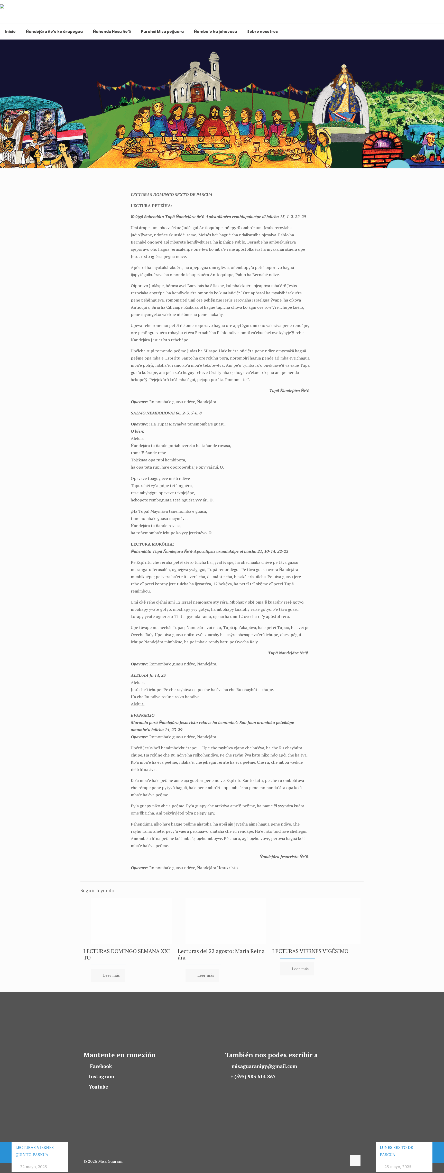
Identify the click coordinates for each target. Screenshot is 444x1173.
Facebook (101, 1066)
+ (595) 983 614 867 (253, 1076)
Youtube (98, 1087)
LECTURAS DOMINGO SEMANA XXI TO (127, 954)
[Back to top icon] (355, 1160)
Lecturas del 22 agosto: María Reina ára (221, 954)
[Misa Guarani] (23, 12)
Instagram (101, 1076)
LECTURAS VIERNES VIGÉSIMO (310, 951)
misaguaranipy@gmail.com (264, 1066)
